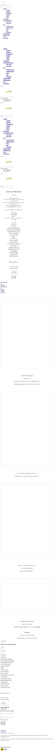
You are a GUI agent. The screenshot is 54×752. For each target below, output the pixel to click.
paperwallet (6, 33)
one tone (8, 22)
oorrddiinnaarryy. (7, 20)
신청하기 (3, 721)
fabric (7, 16)
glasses (8, 11)
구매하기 (3, 641)
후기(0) (2, 289)
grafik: (5, 8)
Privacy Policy (3, 731)
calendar (8, 32)
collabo (8, 10)
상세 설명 (3, 285)
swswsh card (9, 26)
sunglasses (9, 13)
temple (8, 14)
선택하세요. (14, 225)
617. (4, 25)
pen (7, 30)
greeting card (9, 28)
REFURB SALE (6, 35)
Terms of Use (3, 730)
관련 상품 (3, 292)
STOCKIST (5, 38)
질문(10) (2, 291)
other (7, 17)
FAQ (4, 36)
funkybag (5, 19)
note (7, 29)
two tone (8, 23)
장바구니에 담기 (4, 704)
